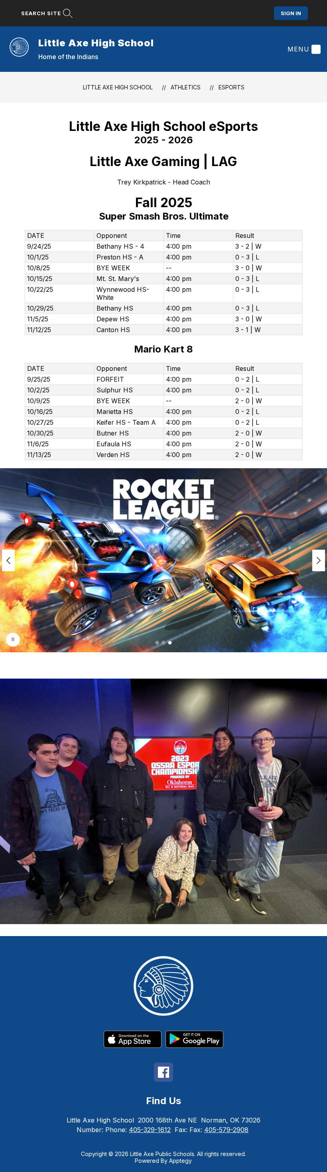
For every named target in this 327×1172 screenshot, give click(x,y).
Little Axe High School (118, 87)
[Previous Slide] (8, 560)
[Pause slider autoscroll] (13, 640)
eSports (231, 87)
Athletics (186, 87)
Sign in (291, 13)
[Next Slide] (318, 560)
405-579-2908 (226, 1130)
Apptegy (180, 1160)
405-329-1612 (150, 1130)
